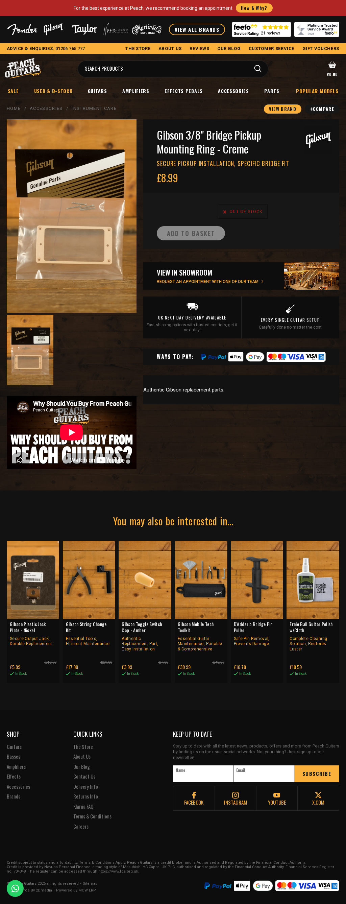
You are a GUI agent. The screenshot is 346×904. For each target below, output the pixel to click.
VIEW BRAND (282, 108)
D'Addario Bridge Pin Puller (253, 633)
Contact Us (84, 776)
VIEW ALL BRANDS (197, 29)
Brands (13, 796)
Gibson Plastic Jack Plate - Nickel (31, 633)
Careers (81, 826)
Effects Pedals (184, 90)
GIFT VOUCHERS (320, 48)
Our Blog (81, 766)
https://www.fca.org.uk (118, 871)
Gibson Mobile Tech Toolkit (200, 636)
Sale (13, 90)
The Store (83, 746)
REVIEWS (199, 48)
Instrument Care (94, 108)
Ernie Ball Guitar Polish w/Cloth (311, 636)
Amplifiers (135, 90)
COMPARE (323, 108)
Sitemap (90, 884)
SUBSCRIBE (316, 773)
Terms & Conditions (92, 816)
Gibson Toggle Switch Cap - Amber (142, 636)
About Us (82, 756)
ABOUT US (170, 48)
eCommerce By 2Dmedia (29, 890)
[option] (30, 350)
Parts (271, 90)
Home (14, 108)
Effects (14, 776)
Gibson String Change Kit (87, 633)
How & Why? (254, 7)
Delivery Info (85, 786)
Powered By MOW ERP (76, 890)
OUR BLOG (229, 48)
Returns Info (85, 796)
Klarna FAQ (83, 806)
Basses (13, 756)
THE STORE (137, 48)
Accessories (233, 90)
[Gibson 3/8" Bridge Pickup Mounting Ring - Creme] (72, 216)
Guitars (97, 90)
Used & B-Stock (53, 90)
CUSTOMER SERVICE (271, 48)
